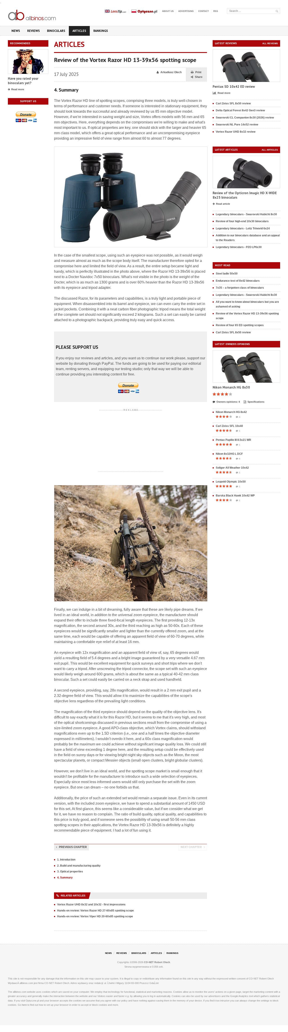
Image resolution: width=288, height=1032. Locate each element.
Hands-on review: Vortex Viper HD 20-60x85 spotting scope (95, 916)
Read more (17, 89)
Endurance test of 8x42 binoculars (238, 280)
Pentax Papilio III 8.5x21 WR (233, 439)
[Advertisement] (130, 441)
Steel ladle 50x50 (227, 273)
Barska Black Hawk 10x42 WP (235, 495)
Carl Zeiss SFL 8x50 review (233, 103)
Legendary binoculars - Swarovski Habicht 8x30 (246, 214)
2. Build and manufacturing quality (79, 865)
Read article (223, 203)
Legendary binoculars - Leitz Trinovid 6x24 (243, 228)
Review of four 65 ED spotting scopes (240, 325)
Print (198, 72)
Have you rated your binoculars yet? (23, 80)
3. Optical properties (70, 871)
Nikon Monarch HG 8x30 (231, 387)
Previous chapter (73, 847)
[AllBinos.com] (32, 14)
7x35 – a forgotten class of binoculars (240, 287)
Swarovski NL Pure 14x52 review (237, 124)
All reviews (270, 43)
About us (168, 11)
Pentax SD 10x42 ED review (234, 86)
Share (198, 77)
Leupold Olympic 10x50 (231, 481)
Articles (79, 31)
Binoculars (56, 31)
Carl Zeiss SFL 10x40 (229, 426)
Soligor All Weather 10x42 (232, 467)
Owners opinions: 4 (228, 401)
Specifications (256, 401)
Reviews (33, 31)
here (24, 1004)
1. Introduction (66, 859)
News (15, 31)
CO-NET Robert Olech (157, 962)
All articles (270, 150)
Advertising (186, 11)
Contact (203, 11)
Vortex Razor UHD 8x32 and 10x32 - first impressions (91, 904)
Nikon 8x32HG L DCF (229, 453)
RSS (215, 11)
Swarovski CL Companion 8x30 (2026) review (245, 117)
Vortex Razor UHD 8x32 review (235, 131)
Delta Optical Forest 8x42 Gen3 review (240, 110)
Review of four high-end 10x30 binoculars (242, 221)
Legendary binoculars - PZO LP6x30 (239, 247)
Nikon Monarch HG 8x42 (231, 412)
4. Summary (65, 877)
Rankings (100, 31)
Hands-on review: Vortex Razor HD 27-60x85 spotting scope (95, 910)
